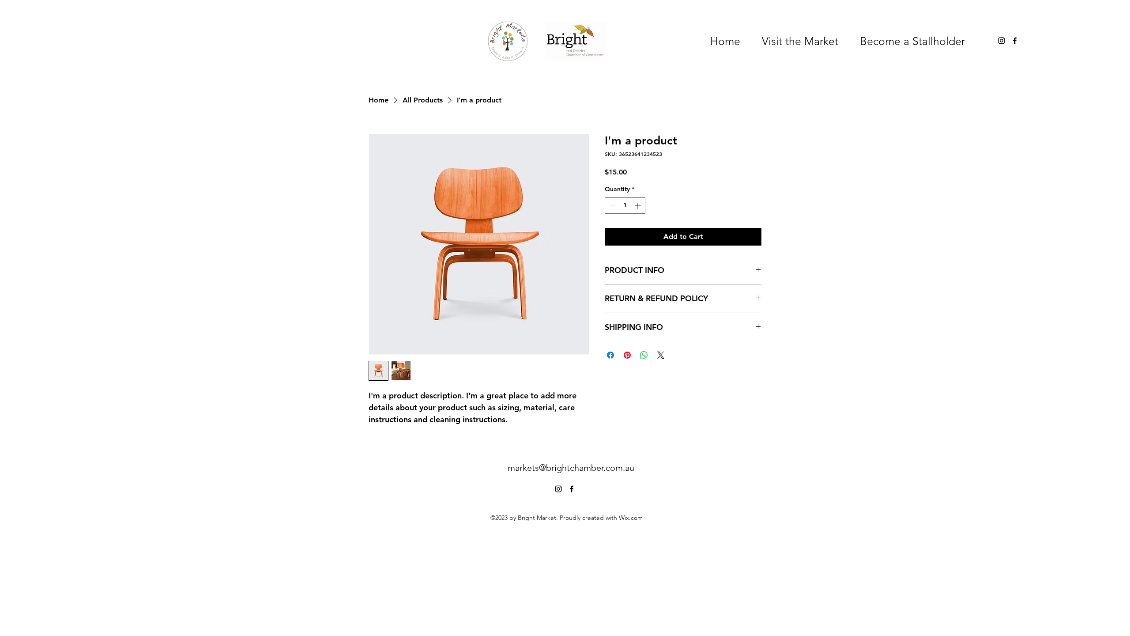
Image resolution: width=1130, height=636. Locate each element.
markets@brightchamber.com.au (571, 467)
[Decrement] (611, 205)
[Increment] (638, 205)
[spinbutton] (625, 205)
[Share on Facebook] (610, 355)
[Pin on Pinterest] (627, 355)
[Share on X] (660, 355)
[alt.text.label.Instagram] (1001, 40)
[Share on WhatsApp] (644, 355)
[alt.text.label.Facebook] (1014, 40)
